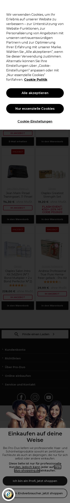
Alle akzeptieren (35, 93)
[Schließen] (65, 5)
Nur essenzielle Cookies (35, 109)
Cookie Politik (35, 79)
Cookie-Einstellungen (35, 121)
